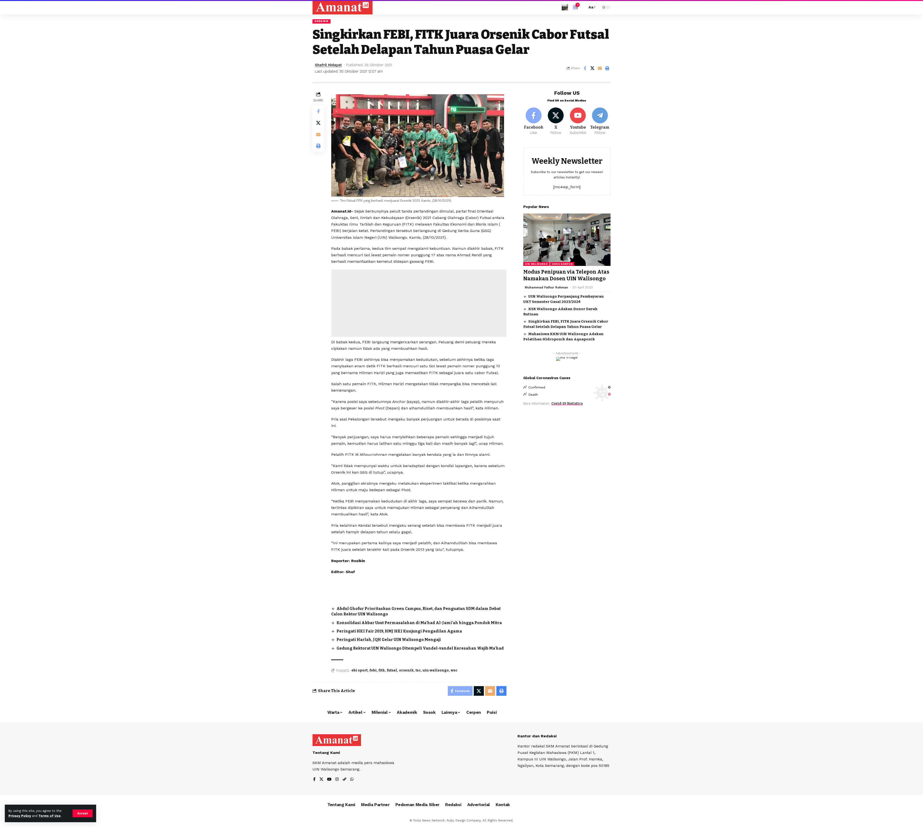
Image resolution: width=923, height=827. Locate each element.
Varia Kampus (562, 264)
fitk (382, 670)
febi (373, 670)
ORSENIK (321, 21)
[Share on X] (592, 68)
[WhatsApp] (351, 779)
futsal (392, 670)
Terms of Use (49, 816)
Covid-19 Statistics (567, 403)
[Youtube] (578, 121)
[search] (582, 7)
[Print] (607, 68)
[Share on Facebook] (584, 68)
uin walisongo (436, 670)
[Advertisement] (418, 303)
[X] (555, 121)
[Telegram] (600, 121)
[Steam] (344, 779)
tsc (418, 670)
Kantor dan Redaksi (537, 736)
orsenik (406, 670)
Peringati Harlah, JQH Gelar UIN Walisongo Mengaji (389, 639)
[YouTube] (329, 779)
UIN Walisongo (536, 264)
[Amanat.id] (342, 7)
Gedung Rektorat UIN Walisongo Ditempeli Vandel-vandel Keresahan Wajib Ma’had (420, 648)
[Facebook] (533, 121)
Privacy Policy (19, 816)
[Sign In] (565, 7)
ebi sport (359, 670)
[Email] (599, 68)
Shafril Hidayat (328, 65)
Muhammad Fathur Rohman (546, 287)
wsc (454, 670)
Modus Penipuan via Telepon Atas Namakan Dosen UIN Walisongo (566, 275)
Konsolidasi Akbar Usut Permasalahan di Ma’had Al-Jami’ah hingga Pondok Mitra (419, 622)
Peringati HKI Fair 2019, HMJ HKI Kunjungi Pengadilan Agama (399, 631)
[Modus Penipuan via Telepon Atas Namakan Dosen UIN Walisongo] (567, 239)
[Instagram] (337, 779)
